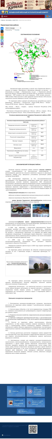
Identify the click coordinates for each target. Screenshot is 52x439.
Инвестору (15, 20)
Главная (3, 20)
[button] (2, 16)
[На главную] (3, 12)
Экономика (9, 20)
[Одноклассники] (2, 34)
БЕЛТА (17, 426)
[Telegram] (2, 40)
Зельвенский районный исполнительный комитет (28, 12)
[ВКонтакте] (2, 28)
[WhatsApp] (2, 37)
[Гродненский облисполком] (48, 16)
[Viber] (2, 43)
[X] (2, 31)
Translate (17, 30)
